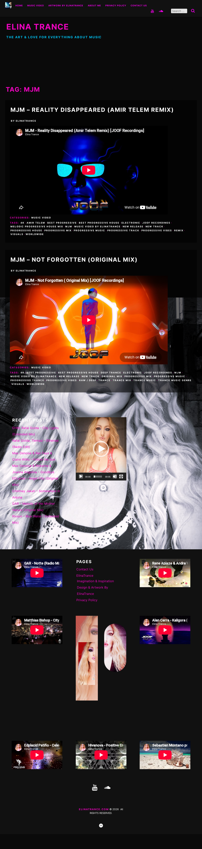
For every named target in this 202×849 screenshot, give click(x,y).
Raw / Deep (87, 380)
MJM (68, 226)
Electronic (131, 222)
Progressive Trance (27, 380)
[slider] (98, 477)
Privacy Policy (115, 6)
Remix (178, 230)
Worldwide (35, 234)
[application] (101, 448)
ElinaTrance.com (94, 809)
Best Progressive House (99, 222)
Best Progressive (62, 222)
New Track (154, 226)
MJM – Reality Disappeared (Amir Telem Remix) (92, 109)
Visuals (16, 234)
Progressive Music (89, 230)
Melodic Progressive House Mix (36, 226)
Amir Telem (36, 222)
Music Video (35, 6)
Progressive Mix (58, 230)
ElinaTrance (26, 120)
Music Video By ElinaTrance (97, 226)
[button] (101, 449)
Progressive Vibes (156, 230)
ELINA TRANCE (37, 27)
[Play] (81, 477)
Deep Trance (111, 372)
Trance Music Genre (175, 380)
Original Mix (112, 376)
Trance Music (144, 380)
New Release (133, 226)
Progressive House (26, 230)
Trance (104, 380)
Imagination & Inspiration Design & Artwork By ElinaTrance (95, 587)
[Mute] (115, 477)
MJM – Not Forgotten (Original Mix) (74, 259)
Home (19, 6)
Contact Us (139, 6)
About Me (94, 6)
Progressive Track (123, 230)
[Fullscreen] (121, 477)
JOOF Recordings (156, 222)
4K (22, 222)
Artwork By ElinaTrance (65, 6)
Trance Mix (122, 380)
